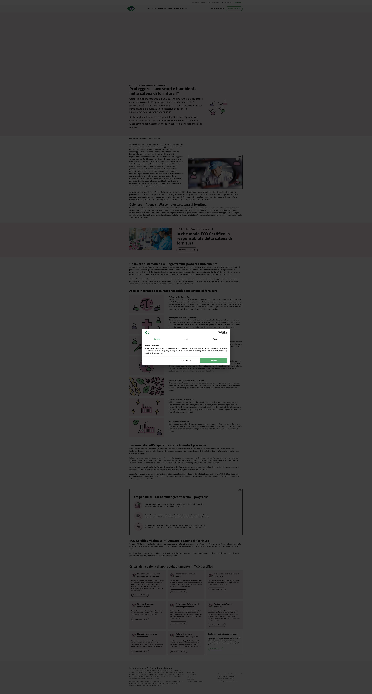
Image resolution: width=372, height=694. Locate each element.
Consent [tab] (157, 339)
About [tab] (215, 339)
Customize (184, 360)
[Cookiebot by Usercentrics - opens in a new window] (219, 332)
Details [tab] (186, 339)
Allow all (214, 360)
